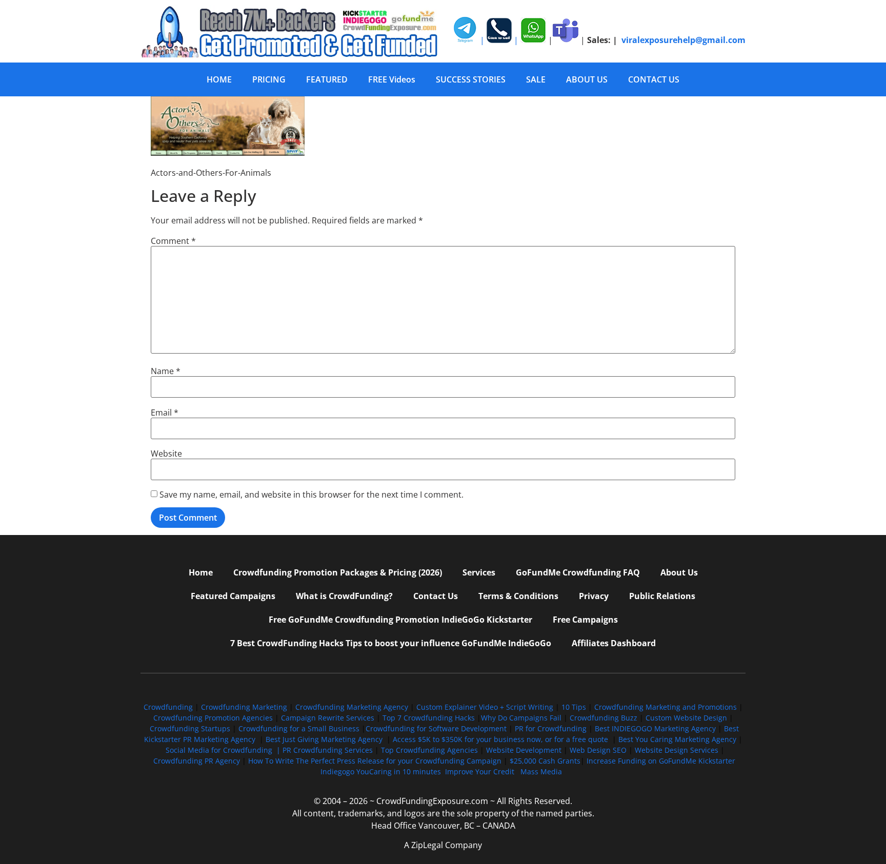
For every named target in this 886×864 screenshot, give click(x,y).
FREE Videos (391, 79)
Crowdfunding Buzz (603, 718)
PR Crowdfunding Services (328, 750)
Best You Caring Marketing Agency (677, 739)
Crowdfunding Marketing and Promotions (665, 707)
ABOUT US (587, 79)
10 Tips (573, 707)
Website (166, 453)
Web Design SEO (598, 750)
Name (165, 371)
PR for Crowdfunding (551, 728)
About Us (679, 572)
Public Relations (662, 596)
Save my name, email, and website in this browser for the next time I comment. (311, 494)
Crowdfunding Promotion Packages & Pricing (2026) (337, 572)
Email (164, 412)
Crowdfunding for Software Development (436, 728)
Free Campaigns (585, 619)
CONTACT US (653, 79)
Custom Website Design (686, 718)
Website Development (523, 750)
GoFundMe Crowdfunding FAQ (578, 572)
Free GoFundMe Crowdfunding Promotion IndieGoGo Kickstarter (400, 619)
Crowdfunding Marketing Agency (351, 707)
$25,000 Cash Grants (545, 761)
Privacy (594, 596)
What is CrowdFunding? (344, 596)
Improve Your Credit (480, 771)
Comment (173, 241)
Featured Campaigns (233, 596)
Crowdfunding (168, 707)
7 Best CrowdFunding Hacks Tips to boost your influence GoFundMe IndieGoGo (390, 643)
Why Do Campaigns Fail (521, 718)
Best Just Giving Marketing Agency (324, 739)
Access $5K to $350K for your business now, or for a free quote (500, 739)
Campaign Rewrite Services (327, 718)
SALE (536, 79)
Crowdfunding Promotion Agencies (213, 718)
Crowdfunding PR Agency (196, 761)
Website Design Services (676, 750)
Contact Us (435, 596)
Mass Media (541, 771)
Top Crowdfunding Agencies (429, 750)
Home (201, 572)
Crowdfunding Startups (190, 728)
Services (478, 572)
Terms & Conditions (518, 596)
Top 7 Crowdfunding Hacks (428, 718)
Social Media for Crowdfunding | (224, 750)
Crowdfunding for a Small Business (298, 728)
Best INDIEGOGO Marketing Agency (655, 728)
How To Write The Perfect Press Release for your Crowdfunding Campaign (374, 761)
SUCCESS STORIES (471, 79)
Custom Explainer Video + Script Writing (484, 707)
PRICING (269, 79)
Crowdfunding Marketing (245, 707)
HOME (219, 79)
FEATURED (327, 79)
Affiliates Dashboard (614, 643)
